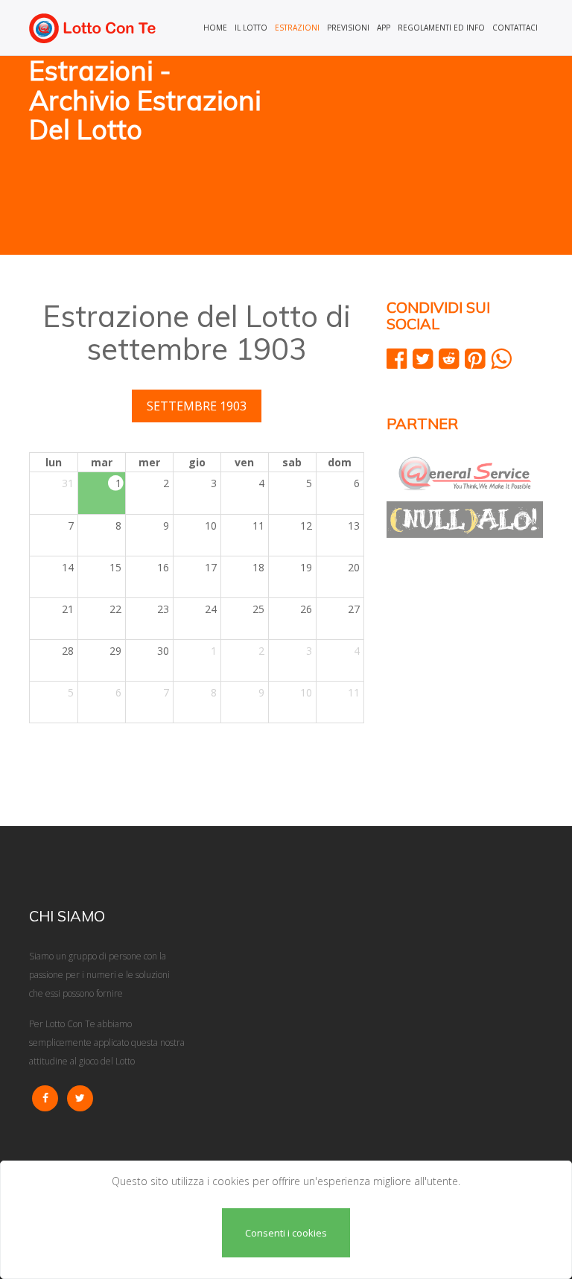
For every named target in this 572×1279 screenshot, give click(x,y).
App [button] (383, 27)
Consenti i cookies (286, 1233)
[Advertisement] (420, 156)
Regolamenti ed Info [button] (441, 27)
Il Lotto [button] (251, 27)
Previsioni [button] (348, 27)
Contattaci (515, 27)
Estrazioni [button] (297, 27)
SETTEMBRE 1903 (197, 406)
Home (215, 27)
